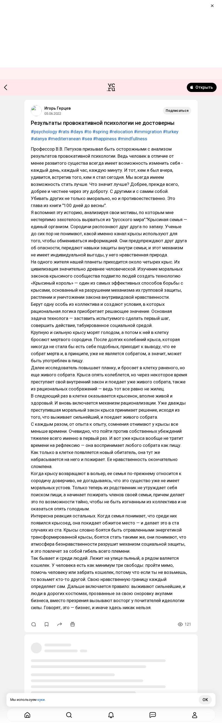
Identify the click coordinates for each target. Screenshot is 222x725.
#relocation (121, 131)
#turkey (170, 131)
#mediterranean (64, 138)
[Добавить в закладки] (46, 624)
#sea (87, 138)
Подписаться (177, 111)
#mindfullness (132, 138)
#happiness (105, 138)
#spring (100, 131)
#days (76, 131)
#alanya (39, 138)
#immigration (148, 131)
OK (205, 699)
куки (41, 700)
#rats (63, 131)
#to (88, 131)
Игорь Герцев (57, 108)
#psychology (44, 131)
